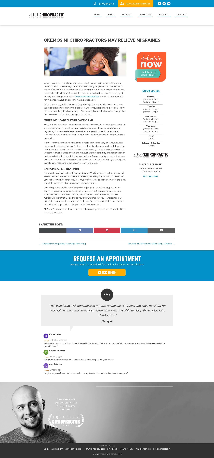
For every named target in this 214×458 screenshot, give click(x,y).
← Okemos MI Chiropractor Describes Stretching (62, 243)
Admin (46, 449)
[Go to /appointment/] (135, 3)
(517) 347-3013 (150, 176)
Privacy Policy (126, 449)
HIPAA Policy (112, 449)
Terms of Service (143, 449)
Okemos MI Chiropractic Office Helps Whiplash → (151, 243)
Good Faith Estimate (162, 449)
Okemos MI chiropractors (87, 96)
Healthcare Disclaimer (95, 449)
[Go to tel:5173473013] (104, 4)
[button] (107, 272)
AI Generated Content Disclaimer (107, 454)
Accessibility (57, 449)
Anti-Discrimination (73, 449)
